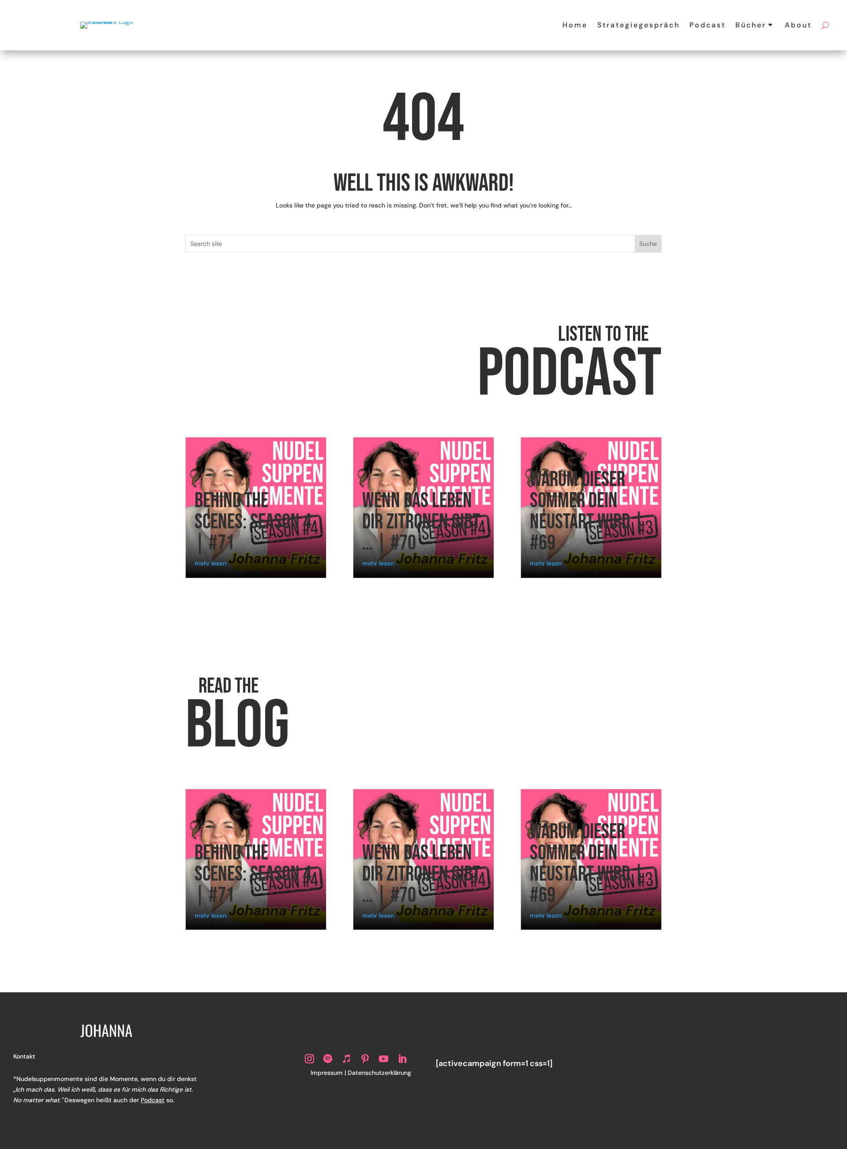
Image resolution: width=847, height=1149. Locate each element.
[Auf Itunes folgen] (346, 1058)
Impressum (327, 1073)
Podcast (708, 25)
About (798, 25)
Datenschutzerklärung (379, 1073)
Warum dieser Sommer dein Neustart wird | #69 (587, 511)
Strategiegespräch (638, 25)
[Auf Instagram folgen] (309, 1058)
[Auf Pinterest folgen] (365, 1058)
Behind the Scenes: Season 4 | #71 (253, 522)
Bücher (750, 25)
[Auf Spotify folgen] (328, 1058)
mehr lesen (210, 563)
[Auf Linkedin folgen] (402, 1058)
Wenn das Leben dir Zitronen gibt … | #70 (421, 522)
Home (575, 25)
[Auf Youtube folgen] (383, 1058)
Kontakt (24, 1056)
